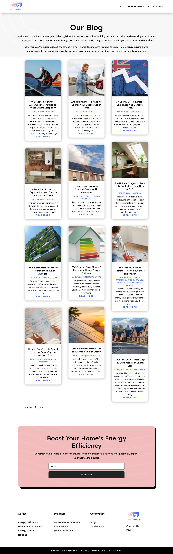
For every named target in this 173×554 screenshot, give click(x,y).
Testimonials (136, 6)
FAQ (148, 6)
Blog (93, 522)
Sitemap (118, 550)
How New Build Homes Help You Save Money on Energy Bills (130, 362)
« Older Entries (34, 407)
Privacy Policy (108, 550)
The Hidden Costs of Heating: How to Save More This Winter (130, 270)
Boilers (50, 199)
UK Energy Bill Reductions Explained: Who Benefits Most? (130, 104)
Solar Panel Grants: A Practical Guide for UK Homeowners (86, 189)
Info (122, 6)
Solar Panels (61, 526)
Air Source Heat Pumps (67, 522)
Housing (49, 112)
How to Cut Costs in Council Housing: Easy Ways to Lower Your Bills (43, 352)
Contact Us (132, 526)
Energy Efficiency (135, 369)
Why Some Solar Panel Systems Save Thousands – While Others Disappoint (43, 104)
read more (43, 136)
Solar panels (86, 199)
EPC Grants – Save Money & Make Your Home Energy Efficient (86, 270)
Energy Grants (49, 278)
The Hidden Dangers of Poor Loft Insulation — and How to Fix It (130, 186)
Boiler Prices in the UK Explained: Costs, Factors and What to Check (43, 192)
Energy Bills (49, 359)
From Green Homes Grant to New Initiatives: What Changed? (43, 270)
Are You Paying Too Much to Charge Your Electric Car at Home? (86, 104)
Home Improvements (30, 526)
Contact (158, 6)
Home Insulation (126, 282)
